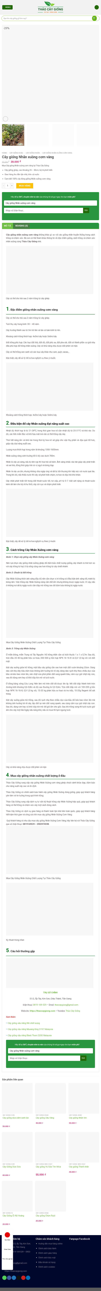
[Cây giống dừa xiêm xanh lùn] (17, 1098)
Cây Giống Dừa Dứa (12, 1166)
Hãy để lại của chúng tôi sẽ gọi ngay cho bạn (43, 197)
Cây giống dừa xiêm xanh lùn (16, 1118)
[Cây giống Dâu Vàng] (50, 1098)
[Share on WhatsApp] (4, 1278)
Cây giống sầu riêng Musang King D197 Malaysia (30, 1029)
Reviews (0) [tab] (21, 226)
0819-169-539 (18, 1252)
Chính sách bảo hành (47, 1248)
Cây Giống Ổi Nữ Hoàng (13, 1215)
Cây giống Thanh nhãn (79, 1166)
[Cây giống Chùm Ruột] (50, 1196)
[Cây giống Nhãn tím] (83, 1098)
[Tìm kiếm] (94, 18)
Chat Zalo (7, 1249)
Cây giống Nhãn (33, 153)
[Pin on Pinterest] (23, 1278)
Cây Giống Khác (16, 153)
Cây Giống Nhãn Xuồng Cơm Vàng (57, 153)
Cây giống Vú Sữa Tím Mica (48, 1166)
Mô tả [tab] (7, 226)
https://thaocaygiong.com (42, 1011)
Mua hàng (25, 185)
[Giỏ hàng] (97, 7)
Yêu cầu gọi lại (7, 1259)
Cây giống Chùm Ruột (45, 1215)
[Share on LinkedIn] (28, 1278)
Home (4, 153)
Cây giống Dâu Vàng (45, 1118)
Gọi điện (7, 1240)
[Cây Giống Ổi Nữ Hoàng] (17, 1196)
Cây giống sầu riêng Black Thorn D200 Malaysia (30, 1035)
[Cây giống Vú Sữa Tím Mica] (50, 1147)
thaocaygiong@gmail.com (16, 1263)
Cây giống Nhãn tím (78, 1118)
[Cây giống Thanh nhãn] (83, 1147)
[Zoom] (5, 118)
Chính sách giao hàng (47, 1253)
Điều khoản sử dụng (46, 1262)
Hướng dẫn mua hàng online (50, 1244)
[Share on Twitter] (14, 1278)
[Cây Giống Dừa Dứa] (17, 1147)
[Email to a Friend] (18, 1278)
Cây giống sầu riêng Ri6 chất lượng (24, 1023)
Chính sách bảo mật (46, 1258)
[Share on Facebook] (9, 1278)
